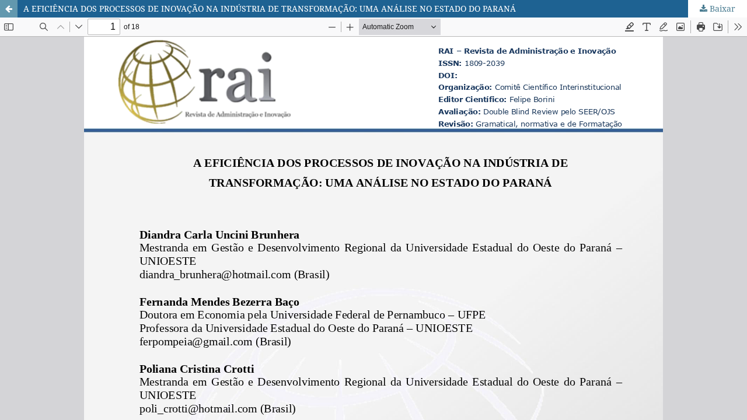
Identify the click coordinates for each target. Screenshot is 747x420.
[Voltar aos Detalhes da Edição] (9, 9)
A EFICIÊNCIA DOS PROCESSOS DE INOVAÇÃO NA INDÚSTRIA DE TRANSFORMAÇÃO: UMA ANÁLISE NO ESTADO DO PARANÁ (269, 8)
